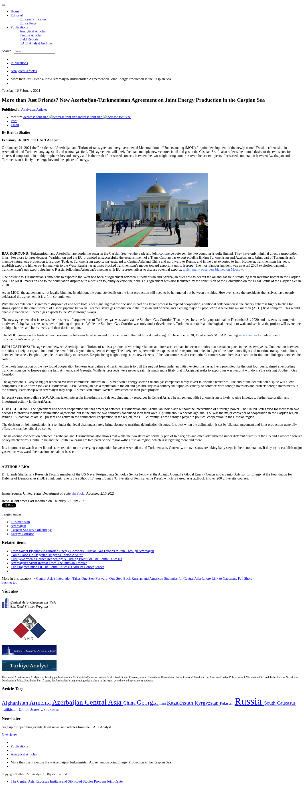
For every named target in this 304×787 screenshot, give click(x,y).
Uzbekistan (50, 709)
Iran (163, 703)
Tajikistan (10, 709)
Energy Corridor (22, 534)
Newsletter (9, 735)
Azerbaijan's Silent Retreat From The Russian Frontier (49, 563)
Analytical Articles (33, 31)
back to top (9, 582)
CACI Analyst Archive (36, 43)
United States (30, 709)
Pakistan (227, 703)
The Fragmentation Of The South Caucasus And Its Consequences (57, 567)
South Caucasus (280, 703)
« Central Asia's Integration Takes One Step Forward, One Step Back (82, 578)
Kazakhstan (181, 703)
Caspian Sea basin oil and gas (31, 530)
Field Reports (29, 39)
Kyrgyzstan (207, 703)
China (130, 703)
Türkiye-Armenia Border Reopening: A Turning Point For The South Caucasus (66, 559)
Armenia (40, 702)
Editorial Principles (33, 19)
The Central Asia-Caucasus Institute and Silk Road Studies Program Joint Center (67, 781)
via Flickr (78, 493)
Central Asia (104, 702)
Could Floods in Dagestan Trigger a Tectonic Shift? (47, 555)
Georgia (148, 702)
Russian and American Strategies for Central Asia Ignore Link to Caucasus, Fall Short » (193, 578)
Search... (8, 51)
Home (15, 11)
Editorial (17, 15)
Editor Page (28, 23)
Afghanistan (15, 703)
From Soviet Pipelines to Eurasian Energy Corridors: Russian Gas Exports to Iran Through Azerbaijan (82, 551)
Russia (249, 701)
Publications (19, 27)
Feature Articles (31, 35)
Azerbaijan (18, 526)
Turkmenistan (20, 522)
